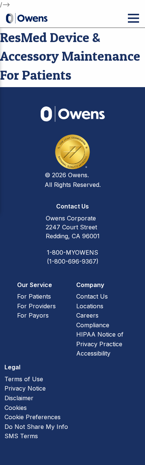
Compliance (92, 325)
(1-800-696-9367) (73, 261)
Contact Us (92, 296)
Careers (87, 315)
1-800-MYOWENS (72, 252)
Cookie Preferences (32, 417)
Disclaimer (18, 398)
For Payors (33, 315)
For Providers (36, 306)
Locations (89, 306)
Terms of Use (23, 379)
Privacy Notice (25, 388)
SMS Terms (21, 436)
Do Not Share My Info (36, 426)
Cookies (15, 407)
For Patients (34, 296)
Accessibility (93, 353)
